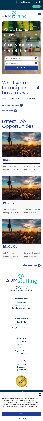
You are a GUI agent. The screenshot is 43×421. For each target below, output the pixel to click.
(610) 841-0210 (24, 286)
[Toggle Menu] (39, 14)
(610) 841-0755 (23, 288)
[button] (40, 395)
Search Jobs (21, 68)
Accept (21, 414)
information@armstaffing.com (23, 290)
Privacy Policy (21, 418)
